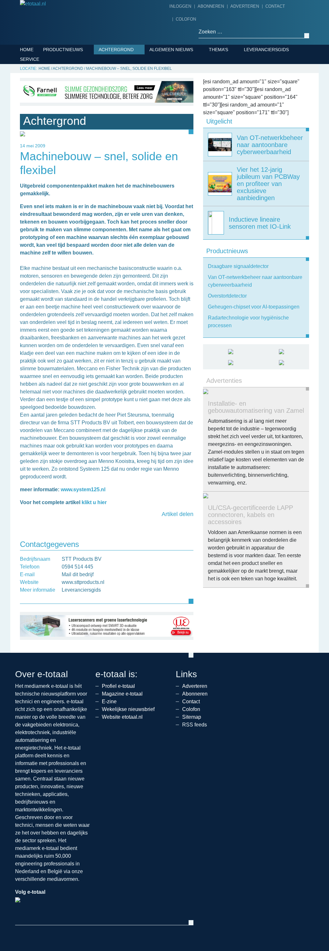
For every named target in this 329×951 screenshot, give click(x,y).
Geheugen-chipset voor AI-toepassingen (253, 306)
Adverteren (244, 6)
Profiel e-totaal (118, 686)
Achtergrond (116, 49)
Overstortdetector (227, 296)
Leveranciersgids (266, 49)
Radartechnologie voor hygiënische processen (248, 321)
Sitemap (191, 717)
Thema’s (218, 49)
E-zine (109, 701)
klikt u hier (94, 502)
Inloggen (180, 6)
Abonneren (211, 6)
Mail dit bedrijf (77, 574)
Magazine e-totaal (122, 694)
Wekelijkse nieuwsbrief (128, 709)
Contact (275, 6)
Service (29, 59)
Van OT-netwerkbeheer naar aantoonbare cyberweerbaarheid (255, 281)
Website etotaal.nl (122, 717)
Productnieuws (63, 49)
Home (26, 49)
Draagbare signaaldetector (238, 266)
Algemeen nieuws (171, 49)
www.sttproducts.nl (83, 582)
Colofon (186, 19)
